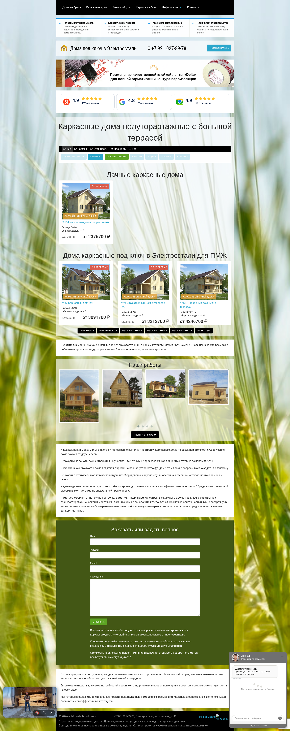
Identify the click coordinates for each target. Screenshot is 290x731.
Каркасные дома (97, 7)
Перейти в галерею (144, 434)
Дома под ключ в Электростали (102, 48)
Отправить (99, 621)
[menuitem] (72, 7)
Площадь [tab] (119, 149)
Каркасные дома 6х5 (132, 330)
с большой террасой (117, 157)
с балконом (95, 157)
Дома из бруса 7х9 (108, 330)
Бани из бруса (122, 7)
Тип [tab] (68, 149)
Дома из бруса (71, 7)
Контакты (193, 7)
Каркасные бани (146, 7)
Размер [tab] (82, 149)
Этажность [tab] (100, 149)
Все (133, 149)
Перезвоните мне (219, 48)
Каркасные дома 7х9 (182, 330)
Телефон (94, 549)
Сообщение (96, 576)
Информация (170, 7)
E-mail (93, 563)
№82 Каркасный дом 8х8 (77, 303)
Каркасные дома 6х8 (157, 330)
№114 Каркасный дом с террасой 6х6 (85, 222)
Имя (92, 536)
